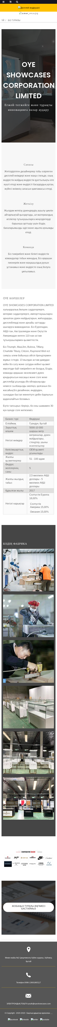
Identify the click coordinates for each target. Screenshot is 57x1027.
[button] (28, 907)
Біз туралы (14, 20)
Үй (3, 20)
